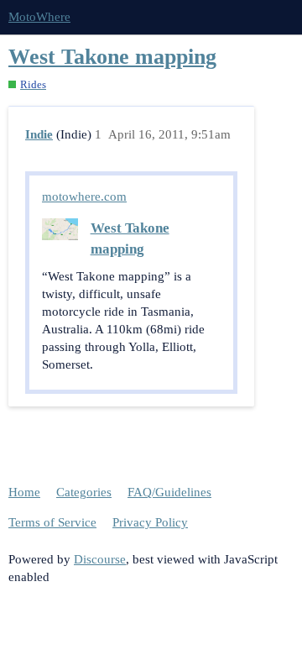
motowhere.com (84, 196)
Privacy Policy (150, 522)
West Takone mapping (112, 57)
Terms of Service (52, 522)
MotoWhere (39, 17)
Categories (84, 492)
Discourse (100, 559)
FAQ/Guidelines (169, 492)
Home (24, 492)
